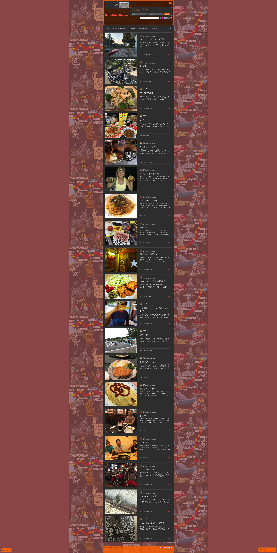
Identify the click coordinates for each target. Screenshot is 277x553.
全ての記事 (107, 28)
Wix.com (124, 547)
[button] (170, 2)
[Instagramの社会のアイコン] (163, 18)
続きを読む (154, 28)
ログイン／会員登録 (157, 4)
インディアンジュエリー (143, 28)
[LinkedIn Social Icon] (169, 18)
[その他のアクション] (169, 36)
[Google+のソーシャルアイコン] (167, 18)
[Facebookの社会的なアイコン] (160, 18)
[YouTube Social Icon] (171, 18)
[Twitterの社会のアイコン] (165, 18)
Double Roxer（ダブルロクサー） (120, 28)
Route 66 (133, 28)
